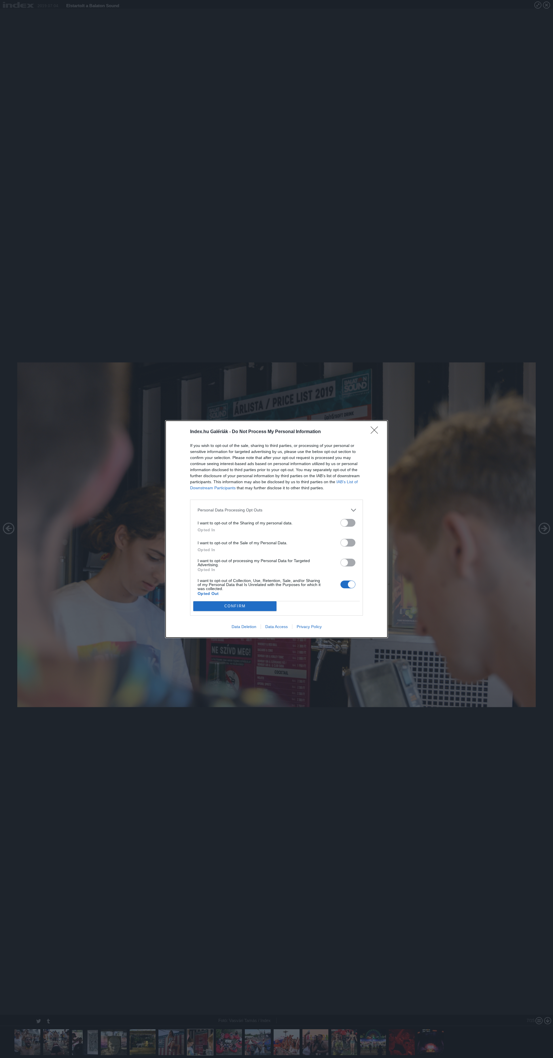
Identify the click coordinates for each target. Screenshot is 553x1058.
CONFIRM (235, 606)
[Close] (376, 431)
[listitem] (276, 510)
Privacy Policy (309, 626)
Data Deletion (244, 626)
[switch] (347, 523)
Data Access (276, 626)
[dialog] (276, 529)
